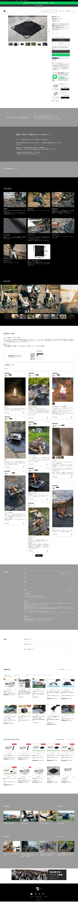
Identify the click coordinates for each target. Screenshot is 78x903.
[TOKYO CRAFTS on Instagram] (43, 894)
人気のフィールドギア (47, 675)
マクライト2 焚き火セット (9, 755)
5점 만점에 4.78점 (17, 355)
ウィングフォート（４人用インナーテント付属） (10, 717)
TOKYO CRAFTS (5, 13)
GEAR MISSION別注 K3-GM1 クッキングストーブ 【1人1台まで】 (24, 691)
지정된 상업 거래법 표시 (38, 896)
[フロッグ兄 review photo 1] (38, 391)
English (42, 900)
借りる (42, 7)
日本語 (36, 900)
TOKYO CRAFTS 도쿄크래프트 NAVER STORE (60, 54)
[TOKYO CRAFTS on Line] (47, 893)
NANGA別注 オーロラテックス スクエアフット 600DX (38, 717)
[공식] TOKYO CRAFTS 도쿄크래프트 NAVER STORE (39, 2)
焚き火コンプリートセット (66, 755)
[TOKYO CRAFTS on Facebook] (39, 894)
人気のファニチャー (36, 675)
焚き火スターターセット (37, 755)
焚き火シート (49, 778)
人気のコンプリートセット (18, 675)
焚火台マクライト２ (8, 691)
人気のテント (28, 675)
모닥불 (10, 13)
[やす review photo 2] (53, 403)
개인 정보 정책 (45, 896)
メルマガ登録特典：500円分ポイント (59, 27)
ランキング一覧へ (60, 669)
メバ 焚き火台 (64, 778)
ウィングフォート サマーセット (53, 691)
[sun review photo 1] (15, 391)
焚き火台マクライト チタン (38, 778)
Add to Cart (65, 89)
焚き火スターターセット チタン (53, 755)
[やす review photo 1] (62, 389)
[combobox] (49, 11)
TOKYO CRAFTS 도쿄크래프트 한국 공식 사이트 (60, 51)
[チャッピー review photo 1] (15, 493)
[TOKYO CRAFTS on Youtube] (31, 894)
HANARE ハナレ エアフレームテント (38, 691)
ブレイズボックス (62, 92)
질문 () (12, 365)
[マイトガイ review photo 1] (38, 521)
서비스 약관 (32, 896)
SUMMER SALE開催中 (39, 5)
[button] (54, 18)
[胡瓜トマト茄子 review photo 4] (59, 457)
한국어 (39, 900)
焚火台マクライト (31, 240)
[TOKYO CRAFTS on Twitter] (35, 894)
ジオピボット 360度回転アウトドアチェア (53, 717)
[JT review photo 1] (62, 508)
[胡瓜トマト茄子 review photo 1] (62, 442)
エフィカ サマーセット (66, 691)
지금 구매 (61, 43)
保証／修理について (57, 29)
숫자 (52, 32)
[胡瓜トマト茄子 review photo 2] (53, 457)
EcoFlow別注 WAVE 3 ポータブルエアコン (24, 717)
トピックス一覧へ (60, 836)
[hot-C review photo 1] (38, 440)
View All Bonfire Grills (60, 739)
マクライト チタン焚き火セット (24, 755)
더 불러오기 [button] (39, 555)
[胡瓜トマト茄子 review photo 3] (56, 457)
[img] (7, 373)
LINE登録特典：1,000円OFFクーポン (59, 25)
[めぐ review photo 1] (15, 439)
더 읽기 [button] (71, 474)
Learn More (56, 89)
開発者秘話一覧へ (60, 806)
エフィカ (63, 716)
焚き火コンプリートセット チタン (10, 779)
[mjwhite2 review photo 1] (38, 482)
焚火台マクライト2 (38, 240)
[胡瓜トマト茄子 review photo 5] (62, 457)
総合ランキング (8, 675)
